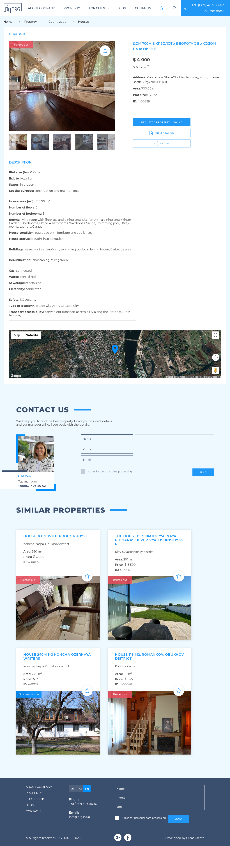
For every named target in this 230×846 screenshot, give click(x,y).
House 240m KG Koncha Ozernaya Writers (57, 657)
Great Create (195, 838)
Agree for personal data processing (110, 471)
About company (41, 8)
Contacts (143, 8)
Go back (19, 33)
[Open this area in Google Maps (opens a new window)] (16, 376)
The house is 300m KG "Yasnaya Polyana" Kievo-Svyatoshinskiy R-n (149, 540)
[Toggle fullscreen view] (215, 335)
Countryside (57, 21)
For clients (99, 8)
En (87, 789)
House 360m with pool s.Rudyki (55, 536)
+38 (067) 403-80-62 (208, 5)
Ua (73, 789)
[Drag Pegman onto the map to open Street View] (215, 370)
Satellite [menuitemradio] (32, 335)
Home (8, 21)
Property (72, 8)
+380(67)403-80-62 (32, 486)
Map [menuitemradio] (17, 335)
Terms (217, 377)
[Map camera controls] (215, 357)
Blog (122, 8)
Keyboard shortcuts (175, 377)
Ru (80, 789)
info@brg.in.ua (79, 817)
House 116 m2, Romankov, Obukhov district (149, 657)
